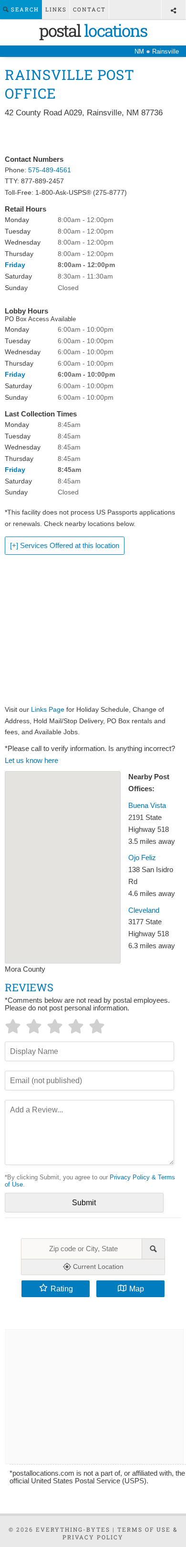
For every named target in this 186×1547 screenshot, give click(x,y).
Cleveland (143, 910)
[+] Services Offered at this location (64, 545)
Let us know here (31, 760)
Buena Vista (147, 805)
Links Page (47, 709)
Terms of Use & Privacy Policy (120, 1533)
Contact (89, 9)
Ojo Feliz (142, 858)
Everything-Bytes (73, 1529)
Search (24, 9)
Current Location (97, 1266)
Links (56, 9)
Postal (93, 30)
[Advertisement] (93, 137)
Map (136, 1288)
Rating (62, 1288)
